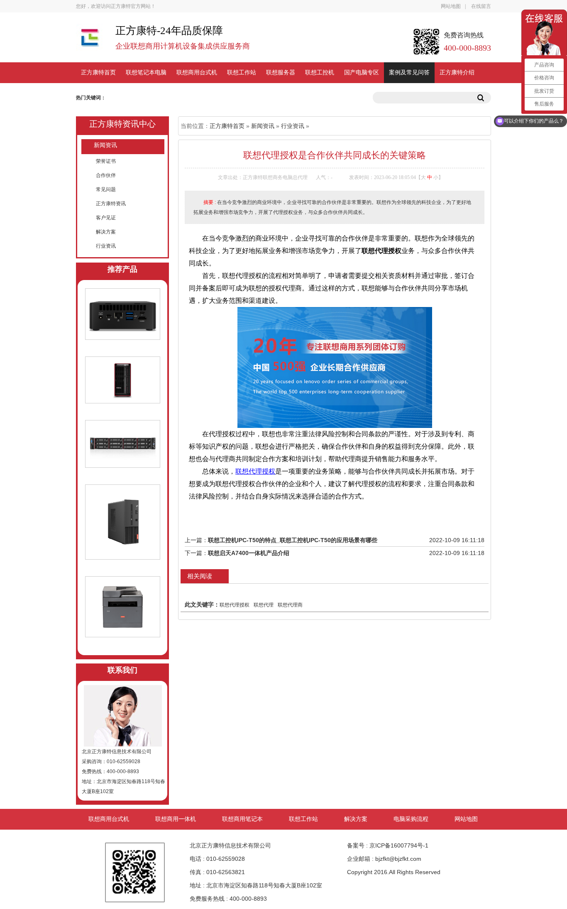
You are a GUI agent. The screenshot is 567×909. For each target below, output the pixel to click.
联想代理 (264, 605)
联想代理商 (290, 605)
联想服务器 (280, 72)
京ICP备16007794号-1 (398, 845)
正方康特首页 (98, 72)
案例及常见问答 (409, 72)
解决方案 (106, 232)
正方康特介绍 (457, 72)
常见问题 (106, 189)
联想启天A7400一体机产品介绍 (248, 553)
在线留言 (481, 6)
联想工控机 (319, 72)
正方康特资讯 (111, 203)
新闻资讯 (105, 145)
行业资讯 (106, 246)
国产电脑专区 (361, 72)
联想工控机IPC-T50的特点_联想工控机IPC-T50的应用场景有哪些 (292, 540)
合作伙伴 (106, 175)
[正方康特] (89, 41)
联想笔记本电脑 (146, 72)
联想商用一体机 (175, 819)
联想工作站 (241, 72)
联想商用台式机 (196, 72)
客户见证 (106, 218)
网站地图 (451, 6)
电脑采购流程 (410, 819)
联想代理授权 (255, 471)
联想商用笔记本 (242, 819)
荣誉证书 (106, 161)
